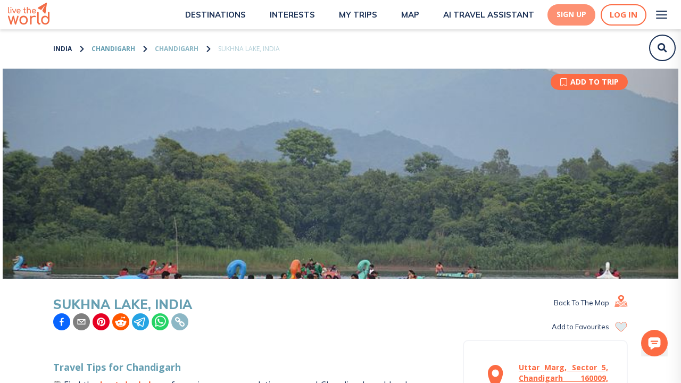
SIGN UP (571, 14)
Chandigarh (113, 48)
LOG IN (623, 14)
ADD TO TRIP (594, 82)
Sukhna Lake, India (249, 48)
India (62, 48)
